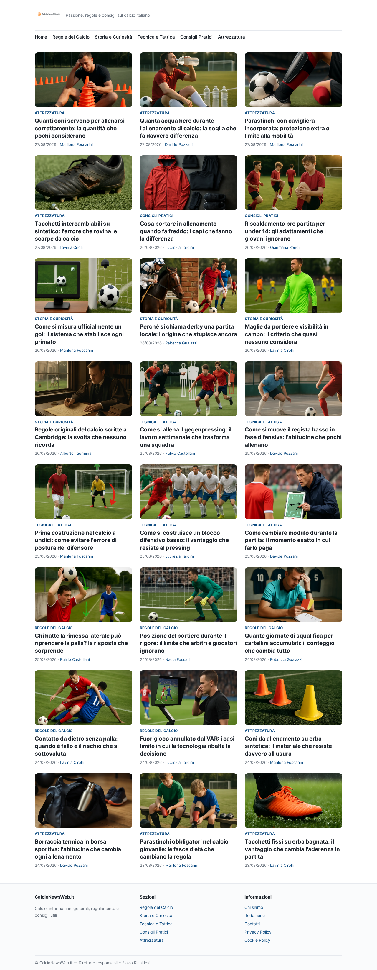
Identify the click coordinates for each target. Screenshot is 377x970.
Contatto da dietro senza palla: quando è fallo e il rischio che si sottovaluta (77, 746)
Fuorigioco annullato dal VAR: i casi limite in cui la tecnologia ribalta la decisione (187, 746)
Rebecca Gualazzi (181, 343)
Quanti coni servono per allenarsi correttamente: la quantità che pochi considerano (80, 128)
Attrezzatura (231, 37)
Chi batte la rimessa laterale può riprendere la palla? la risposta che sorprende (81, 643)
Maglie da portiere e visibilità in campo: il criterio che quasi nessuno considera (286, 334)
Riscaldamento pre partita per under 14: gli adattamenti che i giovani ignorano (285, 231)
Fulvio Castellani (180, 453)
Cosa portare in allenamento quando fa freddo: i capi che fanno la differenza (186, 231)
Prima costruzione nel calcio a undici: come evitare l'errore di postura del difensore (76, 540)
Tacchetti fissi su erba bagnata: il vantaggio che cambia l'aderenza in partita (292, 849)
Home (41, 37)
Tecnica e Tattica (156, 37)
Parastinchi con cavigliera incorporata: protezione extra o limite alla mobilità (287, 128)
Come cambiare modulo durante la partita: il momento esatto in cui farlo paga (291, 540)
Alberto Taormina (75, 453)
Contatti (252, 923)
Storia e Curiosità (113, 37)
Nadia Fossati (177, 659)
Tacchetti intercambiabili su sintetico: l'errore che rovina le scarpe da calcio (76, 231)
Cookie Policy (257, 940)
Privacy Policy (258, 931)
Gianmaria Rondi (285, 247)
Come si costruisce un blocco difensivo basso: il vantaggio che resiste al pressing (184, 540)
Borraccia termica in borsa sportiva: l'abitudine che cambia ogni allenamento (78, 849)
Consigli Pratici (196, 37)
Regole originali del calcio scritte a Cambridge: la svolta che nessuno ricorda (81, 437)
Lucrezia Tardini (179, 247)
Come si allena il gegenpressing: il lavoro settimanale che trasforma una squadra (186, 437)
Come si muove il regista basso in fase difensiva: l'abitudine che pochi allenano (293, 437)
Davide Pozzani (179, 144)
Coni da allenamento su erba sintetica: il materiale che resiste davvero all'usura (288, 746)
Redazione (254, 915)
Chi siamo (253, 907)
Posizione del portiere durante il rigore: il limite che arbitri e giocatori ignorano (188, 643)
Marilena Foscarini (76, 144)
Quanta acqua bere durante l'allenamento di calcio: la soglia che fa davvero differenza (188, 128)
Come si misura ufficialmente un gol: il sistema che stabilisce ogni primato (79, 334)
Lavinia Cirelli (71, 247)
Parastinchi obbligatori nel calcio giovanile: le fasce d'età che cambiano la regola (184, 849)
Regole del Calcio (71, 37)
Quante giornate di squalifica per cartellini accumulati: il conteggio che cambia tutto (290, 643)
